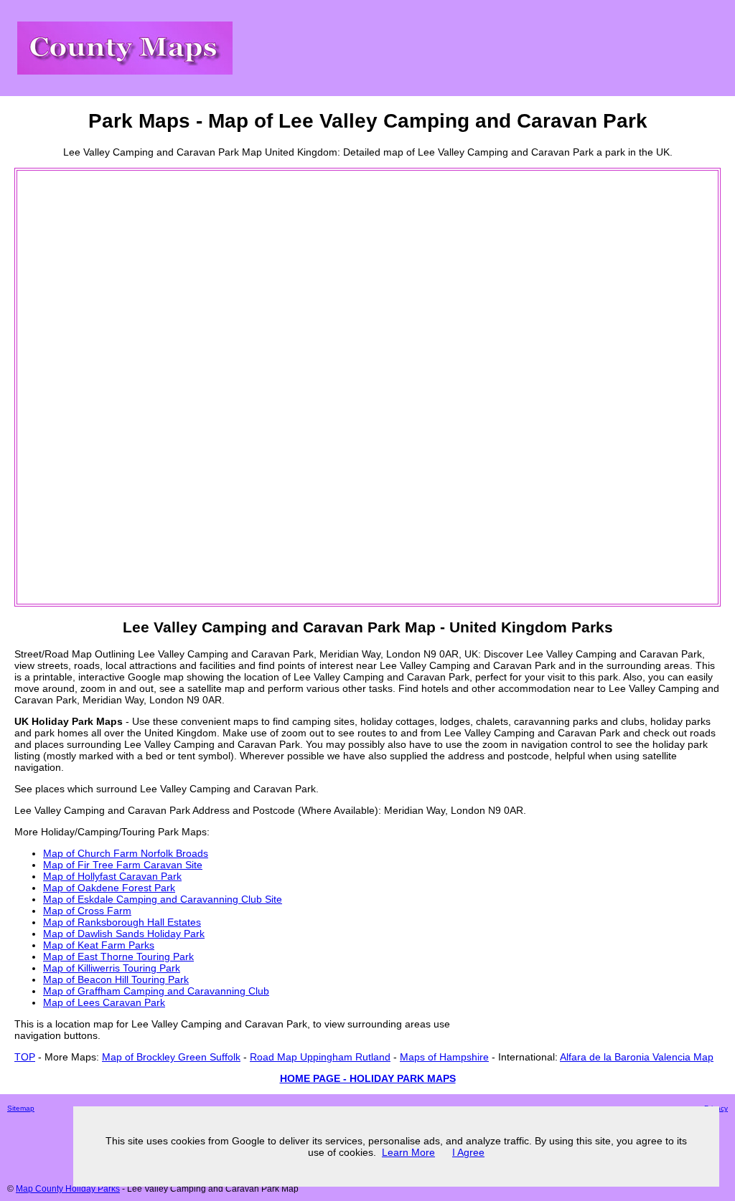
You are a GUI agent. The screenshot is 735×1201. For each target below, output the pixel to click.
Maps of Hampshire (444, 1057)
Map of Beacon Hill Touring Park (116, 979)
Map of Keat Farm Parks (98, 945)
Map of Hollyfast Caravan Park (112, 876)
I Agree (468, 1152)
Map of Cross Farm (87, 910)
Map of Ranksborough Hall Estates (122, 922)
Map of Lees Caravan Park (104, 1002)
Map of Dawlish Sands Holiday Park (124, 933)
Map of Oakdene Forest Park (109, 887)
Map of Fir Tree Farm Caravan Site (122, 864)
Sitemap (20, 1108)
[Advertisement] (76, 387)
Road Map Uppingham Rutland (320, 1057)
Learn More (408, 1152)
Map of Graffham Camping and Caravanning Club (156, 991)
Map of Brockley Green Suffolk (171, 1057)
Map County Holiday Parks (68, 1189)
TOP (24, 1057)
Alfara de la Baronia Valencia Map (636, 1057)
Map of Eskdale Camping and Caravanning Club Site (162, 899)
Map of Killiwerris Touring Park (111, 968)
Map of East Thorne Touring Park (118, 956)
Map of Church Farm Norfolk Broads (125, 853)
